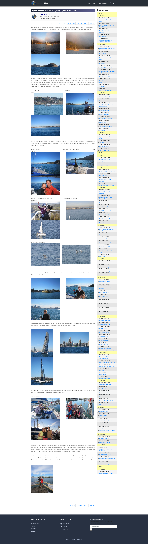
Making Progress (103, 175)
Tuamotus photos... (104, 336)
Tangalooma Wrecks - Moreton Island (106, 58)
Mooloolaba (102, 63)
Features (33, 528)
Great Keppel (102, 86)
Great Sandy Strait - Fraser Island (107, 71)
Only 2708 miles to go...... (105, 388)
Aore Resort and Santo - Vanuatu (107, 206)
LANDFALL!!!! (102, 374)
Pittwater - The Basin (104, 30)
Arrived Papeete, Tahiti (104, 324)
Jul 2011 (102, 15)
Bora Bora (101, 302)
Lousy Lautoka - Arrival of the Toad (106, 251)
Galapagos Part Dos (104, 392)
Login (113, 3)
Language (79, 539)
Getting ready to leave (104, 114)
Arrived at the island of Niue (106, 274)
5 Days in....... (102, 404)
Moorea (101, 314)
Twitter (65, 526)
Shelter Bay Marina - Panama (106, 473)
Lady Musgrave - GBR (104, 76)
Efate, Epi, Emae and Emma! (106, 218)
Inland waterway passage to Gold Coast (107, 49)
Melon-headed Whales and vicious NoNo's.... (105, 357)
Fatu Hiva (101, 370)
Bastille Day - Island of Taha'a (106, 306)
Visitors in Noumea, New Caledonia (105, 192)
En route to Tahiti (103, 328)
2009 (100, 466)
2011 (100, 13)
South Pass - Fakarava (104, 332)
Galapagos (101, 396)
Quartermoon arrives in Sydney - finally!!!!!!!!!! (107, 26)
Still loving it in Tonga (104, 267)
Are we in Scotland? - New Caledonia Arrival (105, 198)
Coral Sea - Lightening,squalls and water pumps (106, 105)
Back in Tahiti (102, 310)
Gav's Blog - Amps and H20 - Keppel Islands (106, 81)
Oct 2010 (102, 187)
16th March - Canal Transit (105, 428)
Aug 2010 (102, 259)
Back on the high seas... (105, 292)
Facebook (66, 529)
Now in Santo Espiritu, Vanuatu (106, 222)
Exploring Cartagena (104, 438)
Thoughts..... (102, 142)
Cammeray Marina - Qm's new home (106, 20)
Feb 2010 (102, 434)
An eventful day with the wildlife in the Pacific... (106, 287)
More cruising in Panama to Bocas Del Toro (107, 459)
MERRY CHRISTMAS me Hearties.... (104, 160)
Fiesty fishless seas (104, 110)
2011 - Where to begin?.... (105, 150)
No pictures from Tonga (105, 271)
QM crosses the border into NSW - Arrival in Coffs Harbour (107, 41)
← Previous (71, 23)
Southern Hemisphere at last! (106, 400)
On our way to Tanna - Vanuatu (106, 238)
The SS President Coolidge (105, 210)
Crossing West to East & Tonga (106, 263)
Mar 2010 (102, 407)
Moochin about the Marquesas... (107, 366)
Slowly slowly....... (103, 202)
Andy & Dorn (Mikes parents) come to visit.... (106, 450)
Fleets (94, 3)
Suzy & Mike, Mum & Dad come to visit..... (107, 431)
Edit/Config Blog (103, 3)
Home (89, 3)
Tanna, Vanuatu (102, 234)
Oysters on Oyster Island (105, 214)
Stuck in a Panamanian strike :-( (106, 421)
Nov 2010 (102, 167)
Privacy (68, 539)
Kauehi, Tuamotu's (103, 344)
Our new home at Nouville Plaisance (105, 180)
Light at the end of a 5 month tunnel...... (106, 137)
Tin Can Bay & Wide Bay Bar (105, 67)
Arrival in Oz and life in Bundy (106, 90)
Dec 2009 (102, 469)
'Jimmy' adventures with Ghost (106, 185)
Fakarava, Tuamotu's (104, 340)
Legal (73, 539)
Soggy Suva (102, 256)
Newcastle (101, 32)
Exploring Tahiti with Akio (105, 320)
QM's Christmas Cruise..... (105, 165)
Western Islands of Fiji (104, 246)
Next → (91, 23)
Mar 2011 (102, 132)
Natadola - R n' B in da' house (106, 242)
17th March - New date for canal (107, 425)
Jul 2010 (102, 277)
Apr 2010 (102, 380)
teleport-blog (42, 3)
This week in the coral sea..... (106, 126)
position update (103, 72)
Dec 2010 (102, 155)
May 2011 (102, 44)
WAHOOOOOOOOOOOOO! (105, 384)
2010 (100, 153)
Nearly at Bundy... (103, 100)
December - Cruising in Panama (106, 464)
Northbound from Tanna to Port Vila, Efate (106, 230)
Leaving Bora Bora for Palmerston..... (104, 297)
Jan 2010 (102, 445)
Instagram (66, 523)
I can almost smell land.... (105, 378)
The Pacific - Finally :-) (104, 417)
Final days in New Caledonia (105, 118)
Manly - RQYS (102, 53)
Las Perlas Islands (103, 411)
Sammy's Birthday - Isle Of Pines (107, 171)
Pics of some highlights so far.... (107, 362)
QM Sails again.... (103, 122)
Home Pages (35, 523)
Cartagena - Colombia (104, 442)
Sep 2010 (102, 225)
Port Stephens (102, 36)
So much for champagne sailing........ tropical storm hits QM (106, 349)
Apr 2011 (102, 92)
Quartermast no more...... (105, 146)
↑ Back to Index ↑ (82, 23)
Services (33, 531)
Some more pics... (103, 415)
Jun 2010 (102, 316)
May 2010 (102, 352)
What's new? (102, 130)
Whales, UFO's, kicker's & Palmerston (105, 282)
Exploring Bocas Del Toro (105, 454)
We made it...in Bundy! (104, 96)
